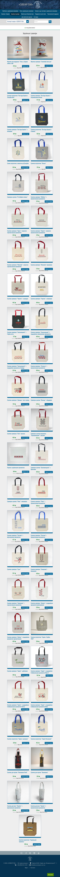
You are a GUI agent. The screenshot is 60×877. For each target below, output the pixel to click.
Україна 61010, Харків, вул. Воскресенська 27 (43, 863)
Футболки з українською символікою (10, 11)
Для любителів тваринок (27, 17)
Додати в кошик (48, 66)
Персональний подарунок (53, 14)
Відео (26, 867)
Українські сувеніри (15, 14)
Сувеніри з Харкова (5, 14)
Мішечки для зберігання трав (27, 14)
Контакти (50, 874)
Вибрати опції (25, 66)
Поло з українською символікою (26, 11)
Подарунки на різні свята (40, 14)
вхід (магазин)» (30, 27)
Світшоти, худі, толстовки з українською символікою (46, 11)
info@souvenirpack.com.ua (38, 865)
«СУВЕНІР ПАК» (26, 4)
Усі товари (36, 17)
